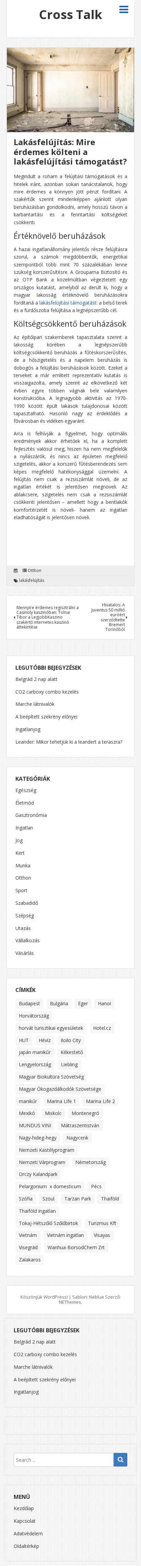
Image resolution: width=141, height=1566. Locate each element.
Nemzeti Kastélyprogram (46, 1150)
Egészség (25, 790)
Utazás (23, 928)
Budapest (29, 1003)
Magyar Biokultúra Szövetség (51, 1076)
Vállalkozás (27, 941)
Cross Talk (70, 14)
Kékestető (72, 1052)
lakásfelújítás (31, 580)
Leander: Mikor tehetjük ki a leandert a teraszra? (68, 742)
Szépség (24, 916)
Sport (21, 891)
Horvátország (34, 1015)
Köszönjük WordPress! (44, 1297)
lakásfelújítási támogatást (68, 302)
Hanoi (104, 1003)
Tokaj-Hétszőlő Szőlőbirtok (48, 1223)
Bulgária (59, 1003)
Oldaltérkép (26, 1546)
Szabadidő (26, 903)
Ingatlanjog (27, 729)
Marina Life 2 (100, 1101)
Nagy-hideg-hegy (37, 1137)
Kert (20, 853)
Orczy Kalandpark (38, 1174)
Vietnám (28, 1235)
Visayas (102, 1235)
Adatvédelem (28, 1533)
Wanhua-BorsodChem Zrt (76, 1247)
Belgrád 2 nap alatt (36, 679)
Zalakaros (30, 1259)
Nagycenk (77, 1137)
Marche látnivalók (34, 704)
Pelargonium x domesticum (50, 1186)
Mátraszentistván (80, 1125)
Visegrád (28, 1247)
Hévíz (45, 1040)
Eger (83, 1003)
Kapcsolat (25, 1521)
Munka (22, 866)
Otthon (34, 570)
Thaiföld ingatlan (37, 1211)
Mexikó (27, 1113)
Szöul (48, 1198)
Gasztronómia (31, 815)
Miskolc (53, 1113)
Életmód (24, 803)
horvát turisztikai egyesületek (51, 1028)
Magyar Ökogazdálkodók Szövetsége (60, 1089)
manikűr (28, 1101)
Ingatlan (24, 828)
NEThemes (70, 1302)
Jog (19, 840)
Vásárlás (24, 953)
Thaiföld (110, 1198)
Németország (90, 1162)
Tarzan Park (77, 1198)
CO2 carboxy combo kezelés (47, 691)
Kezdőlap (24, 1508)
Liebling (69, 1064)
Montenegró (85, 1113)
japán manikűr (35, 1052)
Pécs (96, 1186)
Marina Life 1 (61, 1101)
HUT (24, 1040)
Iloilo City (71, 1040)
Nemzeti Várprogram (42, 1162)
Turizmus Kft (102, 1223)
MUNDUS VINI (35, 1125)
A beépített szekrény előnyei (46, 716)
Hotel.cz (102, 1028)
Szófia (26, 1198)
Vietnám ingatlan (65, 1235)
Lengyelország (35, 1064)
